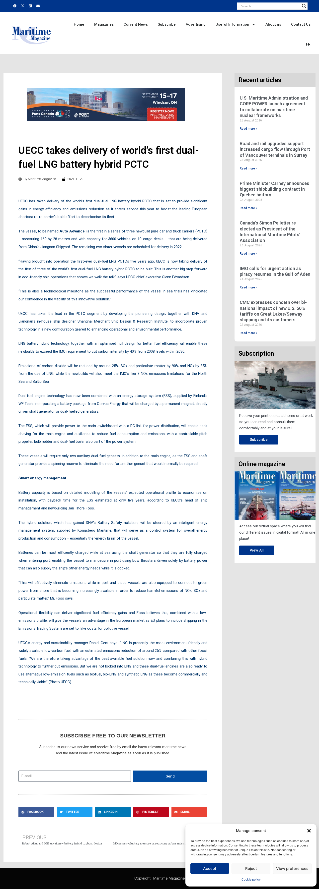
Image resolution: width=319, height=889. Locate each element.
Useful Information (232, 24)
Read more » (248, 128)
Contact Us (301, 24)
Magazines (104, 24)
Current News (136, 24)
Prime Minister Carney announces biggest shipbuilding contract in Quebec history (274, 189)
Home (79, 24)
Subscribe (167, 24)
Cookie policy (251, 879)
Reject (251, 868)
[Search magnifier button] (304, 5)
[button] (309, 830)
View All (257, 550)
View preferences (292, 868)
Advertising (196, 24)
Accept (209, 868)
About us (273, 24)
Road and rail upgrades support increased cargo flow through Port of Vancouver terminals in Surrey (275, 149)
